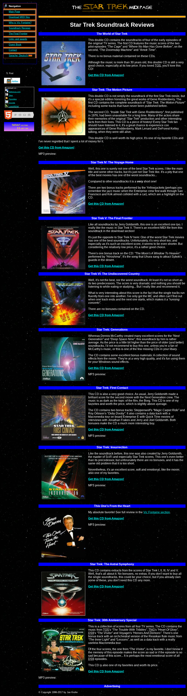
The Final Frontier (18, 33)
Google (11, 103)
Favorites (12, 99)
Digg (10, 95)
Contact (13, 50)
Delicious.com (14, 92)
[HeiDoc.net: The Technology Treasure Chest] (12, 83)
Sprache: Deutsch (18, 55)
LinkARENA (13, 106)
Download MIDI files (19, 17)
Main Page (14, 11)
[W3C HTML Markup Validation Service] (20, 119)
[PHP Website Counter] (19, 131)
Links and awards (18, 39)
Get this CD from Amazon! (106, 75)
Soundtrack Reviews (19, 28)
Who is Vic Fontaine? (20, 22)
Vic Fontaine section (156, 512)
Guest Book (15, 44)
